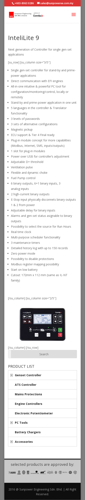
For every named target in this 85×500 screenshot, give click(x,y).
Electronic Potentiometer (34, 413)
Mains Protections (28, 394)
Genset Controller (28, 375)
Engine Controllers (28, 404)
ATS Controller (25, 385)
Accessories (24, 442)
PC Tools (21, 423)
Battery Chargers (28, 432)
